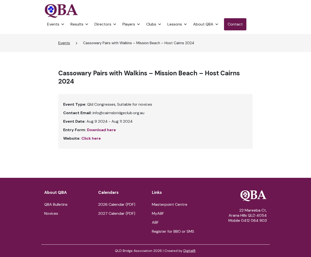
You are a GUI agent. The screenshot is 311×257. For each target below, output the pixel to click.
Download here (101, 129)
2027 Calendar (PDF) (116, 213)
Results (76, 24)
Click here (91, 138)
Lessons (174, 24)
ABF (155, 222)
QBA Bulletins (56, 204)
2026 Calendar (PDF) (116, 204)
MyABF (158, 213)
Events (53, 24)
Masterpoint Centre (169, 204)
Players (128, 24)
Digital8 (189, 250)
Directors (103, 24)
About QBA (203, 24)
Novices (51, 213)
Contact (235, 24)
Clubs (151, 24)
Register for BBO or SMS (173, 231)
